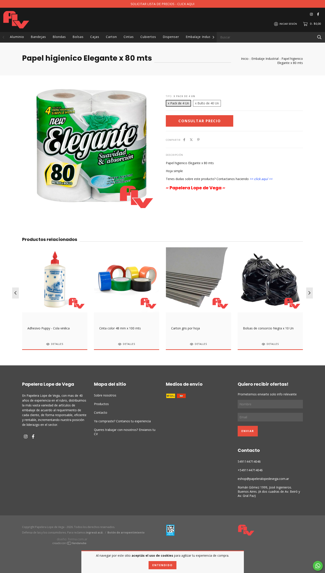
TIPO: (180, 96)
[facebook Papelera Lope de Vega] (318, 14)
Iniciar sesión (288, 23)
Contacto (100, 412)
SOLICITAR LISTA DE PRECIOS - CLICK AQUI (162, 4)
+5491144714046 (250, 470)
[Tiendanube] (69, 544)
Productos (101, 404)
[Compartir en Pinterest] (198, 139)
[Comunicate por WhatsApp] (318, 566)
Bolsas (78, 37)
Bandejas (38, 37)
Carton (111, 37)
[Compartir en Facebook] (184, 139)
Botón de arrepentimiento (126, 532)
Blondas (59, 37)
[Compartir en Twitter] (191, 139)
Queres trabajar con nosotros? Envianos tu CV (124, 432)
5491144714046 (249, 461)
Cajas (94, 37)
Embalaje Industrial (201, 37)
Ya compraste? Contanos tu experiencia (122, 421)
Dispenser (171, 37)
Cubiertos (148, 37)
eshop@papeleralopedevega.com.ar (263, 479)
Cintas (129, 37)
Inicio (245, 58)
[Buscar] (319, 37)
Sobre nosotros (105, 395)
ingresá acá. (94, 532)
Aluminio (17, 37)
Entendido (162, 565)
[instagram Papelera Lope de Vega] (311, 14)
